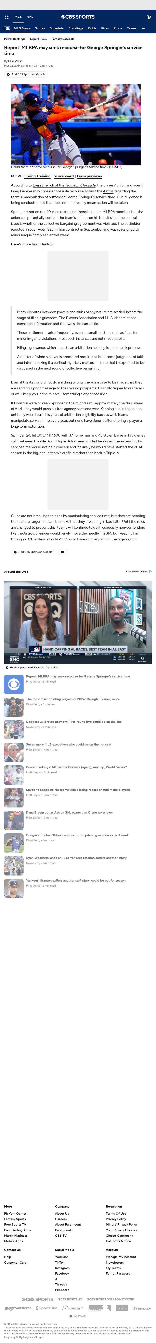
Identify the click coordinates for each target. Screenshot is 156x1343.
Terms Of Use (116, 1214)
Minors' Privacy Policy (122, 1225)
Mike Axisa (15, 61)
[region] (78, 622)
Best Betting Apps (17, 1230)
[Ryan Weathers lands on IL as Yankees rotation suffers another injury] (14, 865)
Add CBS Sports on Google (29, 74)
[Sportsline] (46, 1308)
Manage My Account (121, 1257)
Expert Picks (38, 39)
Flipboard (62, 1290)
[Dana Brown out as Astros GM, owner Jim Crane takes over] (14, 820)
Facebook (62, 1274)
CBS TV (61, 1236)
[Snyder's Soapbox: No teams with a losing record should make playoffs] (14, 797)
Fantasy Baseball (63, 39)
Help (7, 1257)
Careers (61, 1219)
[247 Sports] (17, 1307)
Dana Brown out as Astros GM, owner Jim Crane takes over (69, 812)
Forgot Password (118, 1274)
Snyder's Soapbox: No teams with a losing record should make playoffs (78, 790)
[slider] (78, 652)
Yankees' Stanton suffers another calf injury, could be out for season (76, 881)
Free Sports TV (15, 1225)
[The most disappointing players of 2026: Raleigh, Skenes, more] (14, 707)
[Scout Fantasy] (142, 1308)
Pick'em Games (15, 1214)
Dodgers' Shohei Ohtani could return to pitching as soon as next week (77, 835)
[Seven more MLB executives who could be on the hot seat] (14, 752)
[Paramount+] (73, 1307)
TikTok (59, 1263)
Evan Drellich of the (64, 185)
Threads (61, 1284)
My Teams (113, 1268)
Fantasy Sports (15, 1219)
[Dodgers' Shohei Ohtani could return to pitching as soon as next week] (14, 843)
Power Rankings (14, 39)
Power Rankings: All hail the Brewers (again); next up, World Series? (76, 767)
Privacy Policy (116, 1219)
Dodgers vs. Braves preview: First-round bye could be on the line (74, 722)
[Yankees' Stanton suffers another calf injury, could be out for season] (14, 888)
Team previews (89, 176)
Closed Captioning (119, 1232)
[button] (7, 16)
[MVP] (122, 1307)
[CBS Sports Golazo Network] (110, 1299)
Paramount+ (64, 1230)
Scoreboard (64, 176)
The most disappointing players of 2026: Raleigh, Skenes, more (73, 699)
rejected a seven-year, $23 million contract (45, 229)
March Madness (15, 1236)
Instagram (62, 1268)
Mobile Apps (13, 1241)
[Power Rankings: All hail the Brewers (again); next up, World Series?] (14, 775)
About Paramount (68, 1225)
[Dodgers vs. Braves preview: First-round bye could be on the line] (14, 729)
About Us (62, 1214)
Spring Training (37, 176)
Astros (108, 191)
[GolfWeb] (78, 1316)
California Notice (118, 1237)
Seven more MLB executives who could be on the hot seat (68, 744)
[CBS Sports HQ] (70, 1299)
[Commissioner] (100, 1307)
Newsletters (115, 1263)
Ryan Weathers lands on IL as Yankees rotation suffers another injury (76, 858)
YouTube (61, 1257)
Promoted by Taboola (136, 571)
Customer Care (15, 1263)
